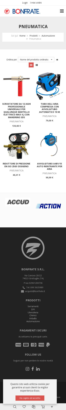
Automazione (48, 35)
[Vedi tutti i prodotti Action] (48, 206)
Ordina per (11, 59)
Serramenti (33, 306)
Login (25, 2)
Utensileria (33, 312)
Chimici (33, 315)
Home (22, 35)
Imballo (33, 318)
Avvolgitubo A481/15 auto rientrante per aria (49, 166)
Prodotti (33, 35)
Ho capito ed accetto (29, 398)
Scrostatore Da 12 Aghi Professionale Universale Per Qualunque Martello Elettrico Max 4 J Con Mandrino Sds (16, 110)
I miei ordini (36, 2)
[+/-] (57, 59)
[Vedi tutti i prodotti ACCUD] (18, 202)
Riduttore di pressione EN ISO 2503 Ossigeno (16, 165)
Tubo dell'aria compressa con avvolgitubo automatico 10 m (49, 107)
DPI (33, 309)
